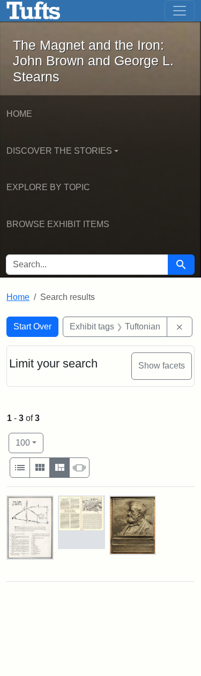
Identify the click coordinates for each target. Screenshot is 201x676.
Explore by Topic (48, 187)
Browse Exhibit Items (57, 224)
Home (19, 113)
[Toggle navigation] (180, 10)
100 (29, 442)
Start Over (32, 326)
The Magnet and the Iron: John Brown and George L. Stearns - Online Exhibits (33, 11)
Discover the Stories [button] (59, 150)
